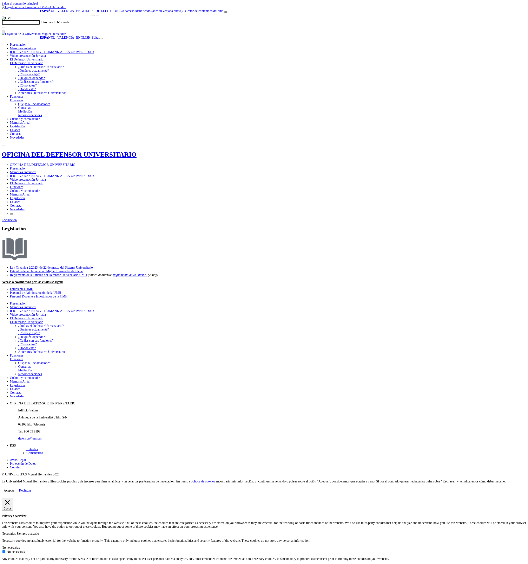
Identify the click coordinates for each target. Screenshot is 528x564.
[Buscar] (3, 27)
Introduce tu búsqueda (55, 22)
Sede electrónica (108, 11)
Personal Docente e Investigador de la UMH (39, 296)
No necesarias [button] (11, 547)
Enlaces (15, 130)
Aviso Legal (18, 460)
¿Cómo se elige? (29, 74)
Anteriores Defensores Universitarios (42, 93)
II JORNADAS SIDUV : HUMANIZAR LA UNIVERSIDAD (52, 52)
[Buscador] (225, 12)
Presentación (18, 44)
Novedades (17, 137)
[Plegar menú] (101, 38)
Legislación (17, 126)
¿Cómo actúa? (27, 85)
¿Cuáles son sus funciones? (36, 81)
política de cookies (203, 481)
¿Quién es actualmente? (33, 70)
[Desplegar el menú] (97, 15)
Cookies (15, 467)
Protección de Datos (23, 463)
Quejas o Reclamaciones (34, 104)
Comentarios (34, 453)
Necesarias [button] (9, 533)
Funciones (16, 96)
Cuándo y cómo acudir (25, 119)
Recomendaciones (30, 115)
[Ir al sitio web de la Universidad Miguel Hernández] (34, 7)
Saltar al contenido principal (20, 3)
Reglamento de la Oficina (130, 275)
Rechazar (25, 490)
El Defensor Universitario (26, 59)
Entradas (32, 449)
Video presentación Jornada (28, 55)
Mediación (25, 111)
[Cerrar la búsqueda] (3, 31)
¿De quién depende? (31, 78)
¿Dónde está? (27, 89)
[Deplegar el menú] (11, 214)
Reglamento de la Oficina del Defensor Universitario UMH (48, 275)
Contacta (15, 133)
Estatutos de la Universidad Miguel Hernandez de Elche (46, 271)
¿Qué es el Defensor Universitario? (41, 67)
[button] (26, 63)
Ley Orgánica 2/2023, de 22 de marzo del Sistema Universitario (51, 267)
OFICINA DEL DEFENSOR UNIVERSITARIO (69, 154)
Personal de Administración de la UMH (35, 292)
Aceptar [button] (9, 490)
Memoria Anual (20, 122)
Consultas (24, 107)
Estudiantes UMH (21, 289)
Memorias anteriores (23, 48)
